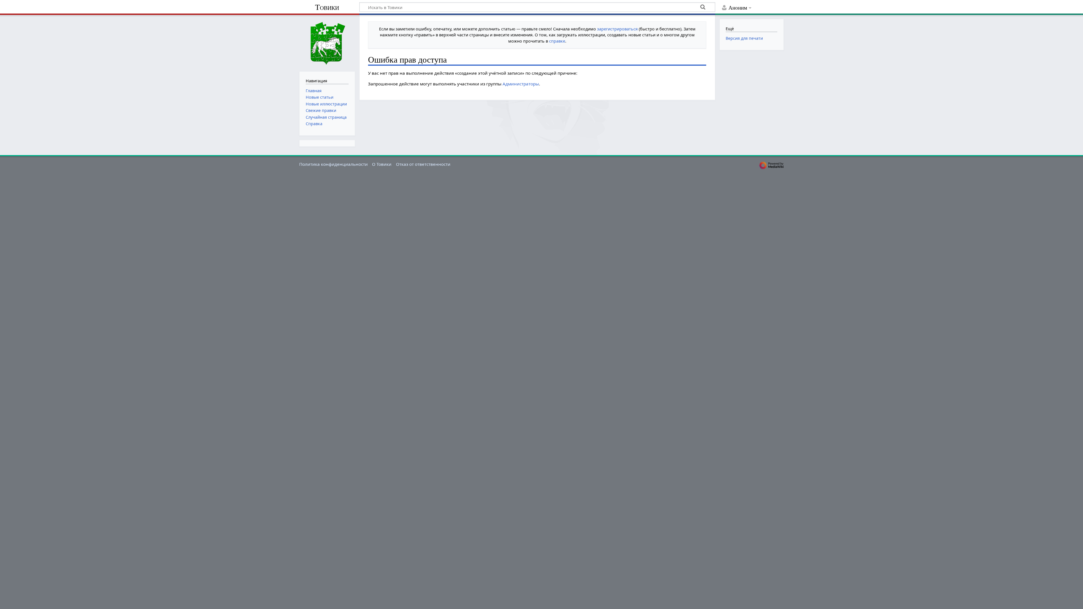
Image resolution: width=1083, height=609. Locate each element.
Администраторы (521, 84)
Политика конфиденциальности (333, 164)
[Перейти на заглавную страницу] (327, 42)
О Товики (381, 164)
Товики (327, 7)
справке (557, 41)
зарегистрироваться (617, 29)
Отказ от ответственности (423, 164)
